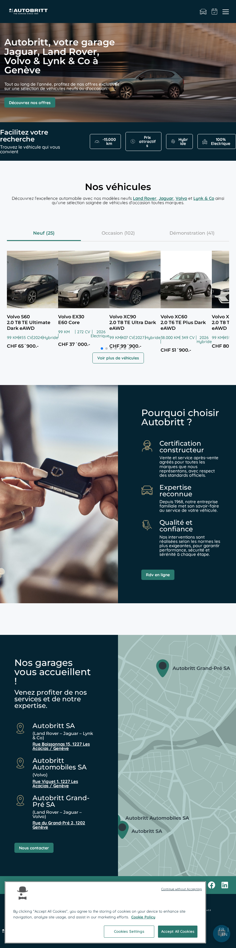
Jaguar (166, 198)
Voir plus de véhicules (118, 358)
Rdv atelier (214, 11)
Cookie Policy (143, 917)
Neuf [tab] (39, 233)
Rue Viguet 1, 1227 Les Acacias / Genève (55, 783)
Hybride (183, 141)
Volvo (181, 198)
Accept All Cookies (177, 931)
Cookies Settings (129, 931)
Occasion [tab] (112, 233)
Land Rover (145, 198)
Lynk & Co (203, 198)
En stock (203, 11)
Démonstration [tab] (187, 233)
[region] (105, 912)
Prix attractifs (147, 141)
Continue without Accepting (181, 889)
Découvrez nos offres (30, 102)
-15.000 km (109, 141)
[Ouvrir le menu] (225, 11)
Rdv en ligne (158, 574)
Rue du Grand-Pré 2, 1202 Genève (59, 825)
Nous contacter (34, 848)
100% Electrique (220, 141)
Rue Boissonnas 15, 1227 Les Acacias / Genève (61, 746)
